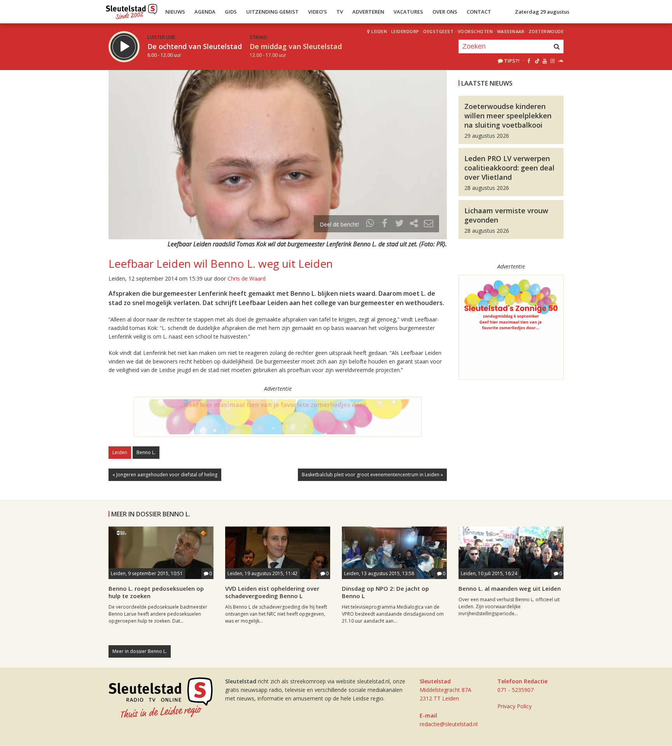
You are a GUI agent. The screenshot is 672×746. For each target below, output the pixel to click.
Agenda (204, 11)
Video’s (317, 11)
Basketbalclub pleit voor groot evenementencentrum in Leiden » (372, 474)
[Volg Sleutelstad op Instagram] (552, 60)
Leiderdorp (405, 31)
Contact (479, 11)
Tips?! (512, 60)
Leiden (379, 31)
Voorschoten (475, 31)
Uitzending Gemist (272, 11)
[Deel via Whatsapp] (370, 224)
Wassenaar (511, 31)
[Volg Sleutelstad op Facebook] (529, 60)
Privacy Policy (514, 706)
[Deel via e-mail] (428, 224)
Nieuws (175, 11)
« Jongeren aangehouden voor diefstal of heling (164, 474)
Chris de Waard (247, 278)
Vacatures (408, 11)
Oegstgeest (438, 31)
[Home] (131, 9)
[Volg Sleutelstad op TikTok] (536, 60)
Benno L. (146, 452)
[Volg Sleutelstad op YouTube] (544, 60)
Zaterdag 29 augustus (542, 11)
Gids (231, 11)
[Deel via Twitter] (399, 224)
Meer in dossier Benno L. (139, 651)
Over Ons (444, 11)
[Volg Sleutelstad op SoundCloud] (560, 60)
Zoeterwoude (546, 31)
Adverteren (368, 11)
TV (339, 11)
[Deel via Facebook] (385, 224)
